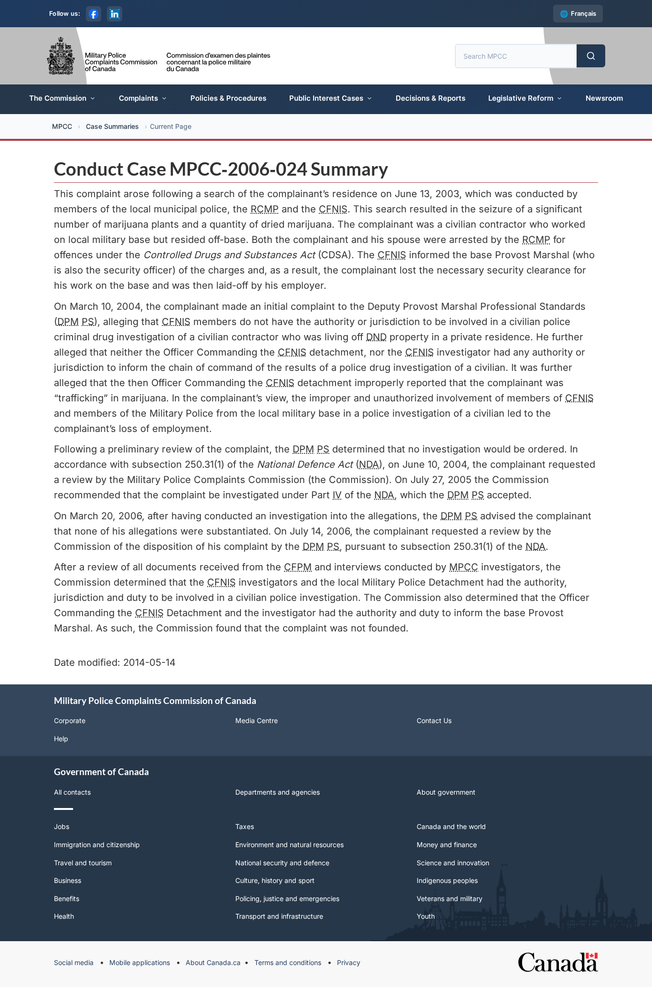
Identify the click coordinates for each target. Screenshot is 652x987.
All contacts (72, 792)
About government (446, 792)
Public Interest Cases (326, 98)
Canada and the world (451, 826)
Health (64, 916)
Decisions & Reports (430, 98)
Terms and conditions (287, 962)
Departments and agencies (277, 792)
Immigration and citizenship (97, 844)
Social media (74, 962)
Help (61, 739)
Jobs (61, 826)
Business (67, 880)
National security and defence (282, 863)
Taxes (244, 826)
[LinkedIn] (114, 13)
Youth (426, 916)
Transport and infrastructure (279, 916)
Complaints (138, 98)
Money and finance (447, 844)
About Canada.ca (213, 962)
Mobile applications (139, 962)
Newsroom (604, 98)
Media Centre (256, 720)
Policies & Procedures (228, 98)
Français (583, 13)
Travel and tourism (83, 863)
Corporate (69, 720)
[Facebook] (93, 13)
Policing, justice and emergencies (287, 898)
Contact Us (434, 720)
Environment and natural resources (289, 844)
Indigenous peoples (447, 880)
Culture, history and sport (275, 880)
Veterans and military (450, 898)
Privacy (348, 962)
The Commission (57, 98)
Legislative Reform (520, 98)
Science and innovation (453, 863)
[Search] (591, 55)
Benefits (66, 898)
